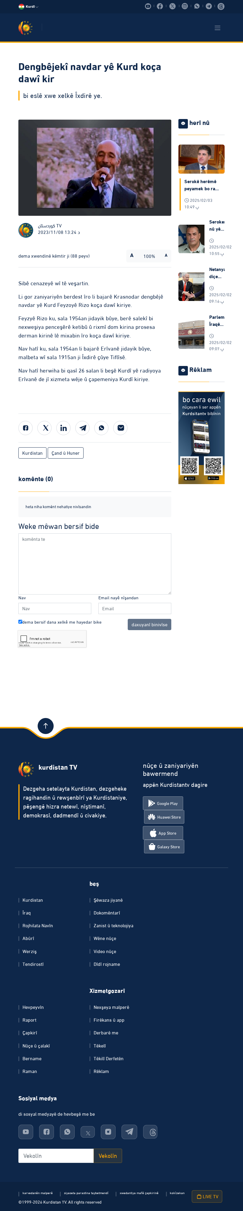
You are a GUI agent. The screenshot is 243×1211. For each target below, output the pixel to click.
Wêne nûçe (105, 938)
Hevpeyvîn (33, 1007)
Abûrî (28, 938)
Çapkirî (30, 1032)
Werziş (30, 951)
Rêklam (101, 1071)
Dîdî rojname (107, 964)
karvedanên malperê (38, 1193)
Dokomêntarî (107, 912)
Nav (22, 597)
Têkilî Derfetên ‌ (109, 1058)
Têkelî (100, 1045)
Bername (32, 1058)
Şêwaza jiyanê (108, 900)
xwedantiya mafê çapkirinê (139, 1193)
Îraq (27, 912)
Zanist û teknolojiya (113, 925)
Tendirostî (33, 964)
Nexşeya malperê (111, 1007)
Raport (29, 1019)
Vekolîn (108, 1156)
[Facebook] (25, 428)
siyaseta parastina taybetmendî (86, 1193)
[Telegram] (82, 428)
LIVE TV (210, 1196)
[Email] (120, 428)
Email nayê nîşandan (118, 597)
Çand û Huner (66, 453)
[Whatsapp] (101, 428)
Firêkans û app (109, 1019)
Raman (30, 1071)
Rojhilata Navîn (38, 925)
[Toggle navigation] (217, 28)
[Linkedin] (63, 428)
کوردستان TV (50, 225)
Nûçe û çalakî (36, 1045)
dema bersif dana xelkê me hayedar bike (62, 622)
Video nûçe (105, 951)
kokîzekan (177, 1193)
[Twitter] (44, 428)
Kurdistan (32, 453)
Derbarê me (106, 1032)
